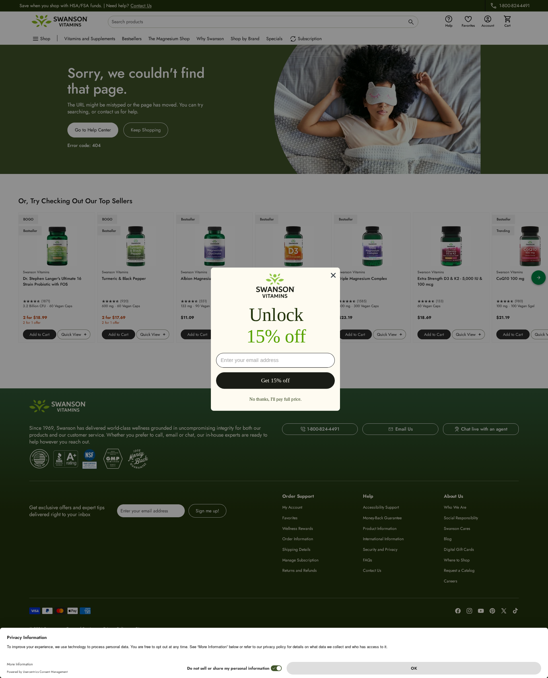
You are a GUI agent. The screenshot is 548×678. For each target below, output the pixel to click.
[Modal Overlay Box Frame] (275, 338)
